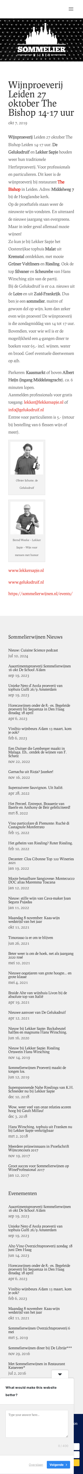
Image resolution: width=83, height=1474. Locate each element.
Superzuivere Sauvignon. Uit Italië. (35, 787)
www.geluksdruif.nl (26, 582)
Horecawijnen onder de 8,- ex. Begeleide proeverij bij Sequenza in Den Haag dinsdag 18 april (39, 709)
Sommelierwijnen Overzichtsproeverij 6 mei (39, 1330)
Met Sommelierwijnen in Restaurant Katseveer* (36, 1365)
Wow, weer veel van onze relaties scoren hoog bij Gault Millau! (39, 1109)
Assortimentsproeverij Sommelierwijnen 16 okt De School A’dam (39, 668)
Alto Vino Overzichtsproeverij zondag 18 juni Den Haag (40, 1248)
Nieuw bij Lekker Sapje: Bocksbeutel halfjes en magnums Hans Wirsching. (37, 1030)
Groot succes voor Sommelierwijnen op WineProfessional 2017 (38, 1168)
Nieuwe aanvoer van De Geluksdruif (37, 1012)
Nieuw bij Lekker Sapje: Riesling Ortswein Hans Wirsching (34, 1050)
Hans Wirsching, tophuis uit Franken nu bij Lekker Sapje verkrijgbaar (40, 1128)
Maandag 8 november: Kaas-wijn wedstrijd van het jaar (34, 919)
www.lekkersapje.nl (26, 570)
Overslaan (36, 1464)
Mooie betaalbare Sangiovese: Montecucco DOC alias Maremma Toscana (41, 880)
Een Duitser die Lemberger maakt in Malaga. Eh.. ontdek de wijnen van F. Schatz (37, 752)
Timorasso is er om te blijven (30, 937)
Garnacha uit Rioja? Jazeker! (30, 771)
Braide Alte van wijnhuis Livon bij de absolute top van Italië (37, 994)
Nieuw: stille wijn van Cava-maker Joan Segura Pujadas (39, 900)
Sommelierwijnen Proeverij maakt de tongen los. (37, 1069)
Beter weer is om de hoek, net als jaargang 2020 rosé (41, 955)
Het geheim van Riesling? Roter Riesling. (40, 843)
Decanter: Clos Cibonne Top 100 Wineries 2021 (41, 861)
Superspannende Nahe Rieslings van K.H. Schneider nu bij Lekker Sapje (41, 1089)
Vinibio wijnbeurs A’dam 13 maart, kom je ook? (39, 730)
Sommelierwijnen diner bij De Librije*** (40, 1348)
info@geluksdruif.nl (26, 409)
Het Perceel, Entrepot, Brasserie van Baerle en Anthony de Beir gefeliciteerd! (39, 805)
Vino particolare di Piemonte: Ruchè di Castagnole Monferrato (38, 825)
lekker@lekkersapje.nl (43, 402)
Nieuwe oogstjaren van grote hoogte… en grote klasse (39, 975)
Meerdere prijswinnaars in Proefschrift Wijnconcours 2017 (38, 1148)
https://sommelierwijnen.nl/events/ (40, 593)
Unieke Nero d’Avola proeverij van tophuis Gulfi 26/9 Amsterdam (35, 687)
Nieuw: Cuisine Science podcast (33, 650)
